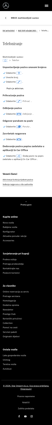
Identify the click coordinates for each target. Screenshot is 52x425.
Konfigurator (9, 231)
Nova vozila (8, 222)
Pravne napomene (26, 396)
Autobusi (7, 368)
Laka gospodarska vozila (14, 355)
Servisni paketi (10, 332)
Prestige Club (9, 314)
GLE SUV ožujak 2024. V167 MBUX (28, 30)
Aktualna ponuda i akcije (14, 236)
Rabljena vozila (10, 227)
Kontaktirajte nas (11, 268)
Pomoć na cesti (10, 327)
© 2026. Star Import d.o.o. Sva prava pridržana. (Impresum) (26, 387)
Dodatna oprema (11, 305)
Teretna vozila (9, 364)
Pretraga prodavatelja (13, 263)
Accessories (8, 240)
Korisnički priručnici (12, 318)
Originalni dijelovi (11, 336)
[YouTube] (25, 416)
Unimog (6, 359)
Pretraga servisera (11, 296)
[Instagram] (31, 416)
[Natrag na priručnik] (7, 18)
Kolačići (26, 402)
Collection (8, 323)
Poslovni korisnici (11, 272)
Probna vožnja (10, 259)
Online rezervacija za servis (16, 291)
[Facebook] (19, 416)
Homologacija (9, 300)
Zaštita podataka (26, 408)
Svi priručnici (9, 30)
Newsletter (8, 309)
